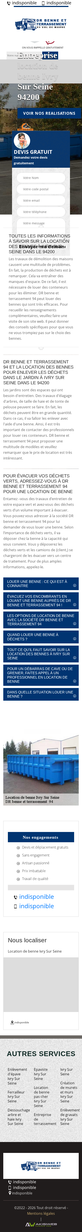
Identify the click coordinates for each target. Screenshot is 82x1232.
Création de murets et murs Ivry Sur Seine (68, 1092)
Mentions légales (41, 1213)
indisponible (24, 3)
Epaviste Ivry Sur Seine (41, 1074)
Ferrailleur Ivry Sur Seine (16, 1097)
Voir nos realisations (49, 113)
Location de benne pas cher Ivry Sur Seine (41, 1096)
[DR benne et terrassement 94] (41, 23)
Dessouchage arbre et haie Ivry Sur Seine (17, 1117)
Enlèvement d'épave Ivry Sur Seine (17, 1076)
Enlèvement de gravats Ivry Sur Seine (69, 1117)
